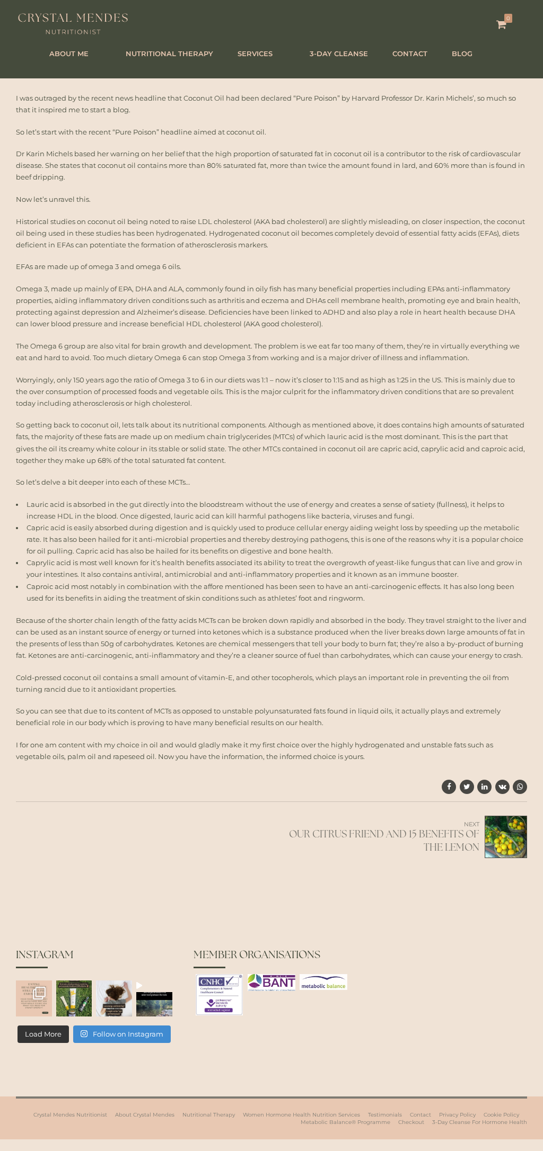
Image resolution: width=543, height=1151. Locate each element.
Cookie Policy (501, 1115)
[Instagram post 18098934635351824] (74, 998)
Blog (462, 53)
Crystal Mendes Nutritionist (70, 1115)
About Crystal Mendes (144, 1115)
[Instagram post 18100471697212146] (114, 998)
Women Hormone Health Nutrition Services (301, 1115)
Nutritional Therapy (169, 53)
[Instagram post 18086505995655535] (34, 998)
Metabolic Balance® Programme (345, 1122)
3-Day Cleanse (339, 53)
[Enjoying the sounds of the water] (154, 998)
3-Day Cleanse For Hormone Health (479, 1122)
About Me (69, 53)
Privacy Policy (457, 1115)
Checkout (411, 1122)
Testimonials (385, 1115)
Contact (409, 53)
